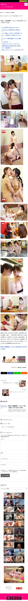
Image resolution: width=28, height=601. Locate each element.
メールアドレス (4, 458)
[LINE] (17, 373)
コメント (2, 439)
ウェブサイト (3, 464)
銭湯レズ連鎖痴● (10, 12)
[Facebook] (10, 373)
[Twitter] (4, 373)
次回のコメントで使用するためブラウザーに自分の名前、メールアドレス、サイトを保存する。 (14, 471)
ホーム (3, 12)
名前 (2, 452)
